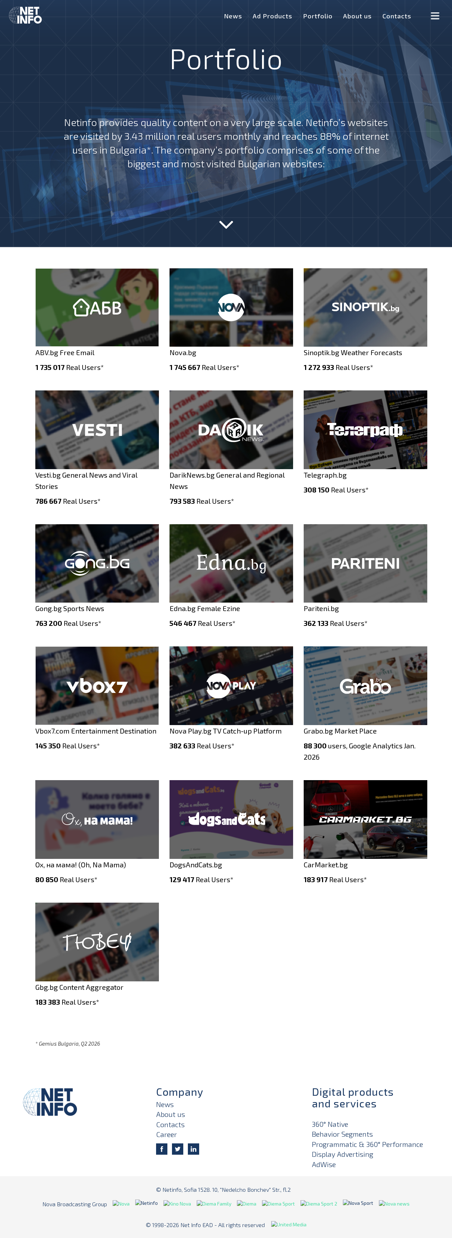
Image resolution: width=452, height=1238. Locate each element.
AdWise (324, 1164)
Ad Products (272, 16)
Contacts (396, 16)
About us (357, 16)
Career (166, 1134)
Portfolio (318, 16)
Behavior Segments (342, 1134)
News (233, 16)
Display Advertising (342, 1154)
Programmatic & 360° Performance (367, 1144)
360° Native (330, 1124)
